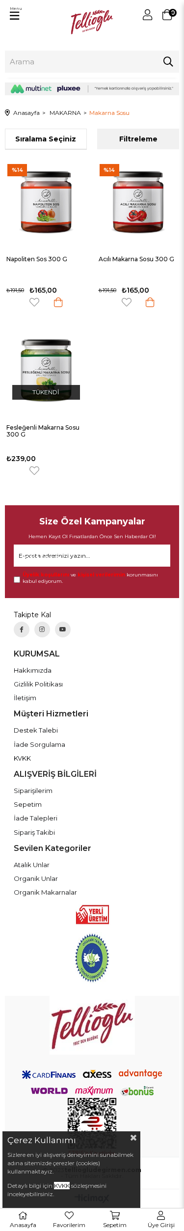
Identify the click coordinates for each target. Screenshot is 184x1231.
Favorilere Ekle (34, 302)
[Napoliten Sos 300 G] (46, 202)
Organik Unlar (36, 878)
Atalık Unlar (32, 865)
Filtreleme (138, 139)
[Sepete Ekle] (58, 302)
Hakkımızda (33, 670)
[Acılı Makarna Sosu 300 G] (138, 202)
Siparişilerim (33, 790)
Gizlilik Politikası (38, 684)
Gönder (38, 559)
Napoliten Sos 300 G (36, 259)
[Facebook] (21, 629)
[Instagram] (42, 629)
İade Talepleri (35, 818)
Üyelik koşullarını (46, 575)
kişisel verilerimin (101, 575)
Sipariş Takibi (34, 832)
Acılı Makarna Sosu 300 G (136, 259)
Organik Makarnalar (45, 892)
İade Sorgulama (39, 744)
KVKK (22, 758)
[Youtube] (63, 629)
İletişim (25, 698)
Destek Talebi (36, 730)
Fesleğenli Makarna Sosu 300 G (42, 431)
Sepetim (28, 804)
